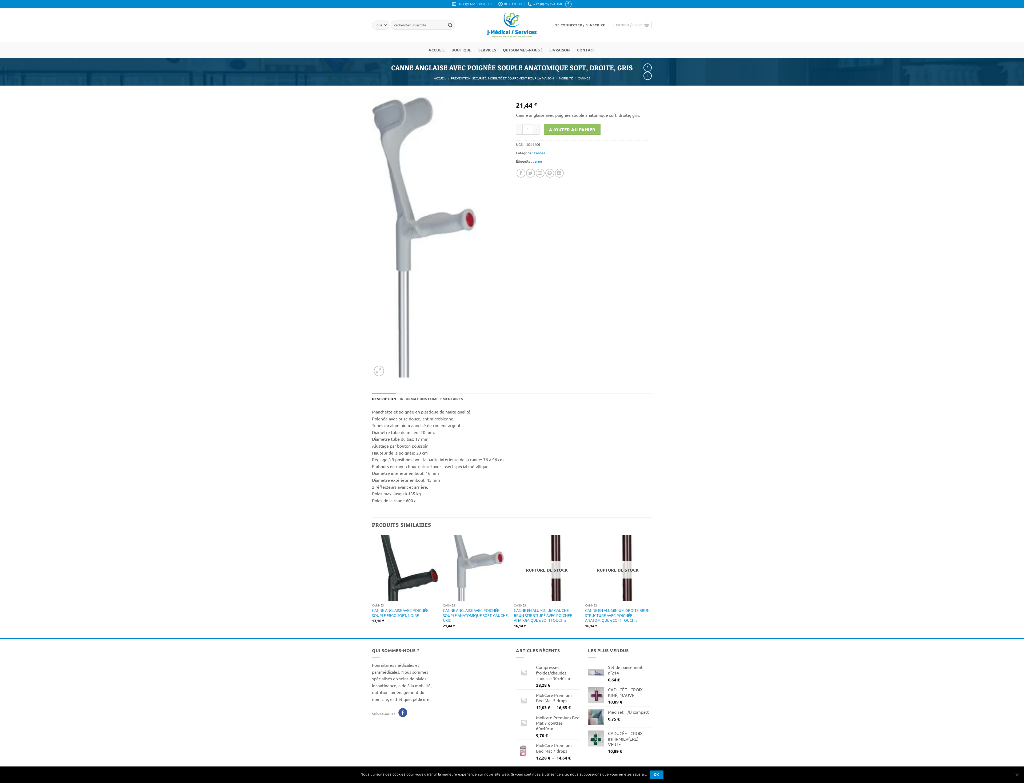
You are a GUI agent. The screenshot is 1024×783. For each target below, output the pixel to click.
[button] (580, 25)
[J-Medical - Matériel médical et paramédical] (512, 25)
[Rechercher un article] (450, 25)
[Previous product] (647, 76)
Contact (586, 49)
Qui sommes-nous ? (522, 49)
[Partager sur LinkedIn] (559, 173)
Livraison (559, 49)
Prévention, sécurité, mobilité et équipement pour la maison (502, 78)
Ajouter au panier (572, 129)
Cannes (584, 78)
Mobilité (566, 78)
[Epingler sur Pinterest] (549, 173)
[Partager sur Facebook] (521, 173)
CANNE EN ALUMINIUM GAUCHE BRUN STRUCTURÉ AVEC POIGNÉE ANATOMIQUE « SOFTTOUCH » (543, 615)
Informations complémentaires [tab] (431, 398)
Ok (656, 775)
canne (537, 161)
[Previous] (372, 586)
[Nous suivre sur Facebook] (568, 4)
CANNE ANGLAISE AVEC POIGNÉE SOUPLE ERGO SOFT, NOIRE (400, 613)
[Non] (1017, 776)
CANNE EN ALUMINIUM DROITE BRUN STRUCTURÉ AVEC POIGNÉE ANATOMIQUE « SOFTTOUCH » (617, 615)
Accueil (437, 49)
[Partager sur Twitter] (530, 173)
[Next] (650, 586)
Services (487, 49)
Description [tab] (384, 398)
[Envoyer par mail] (540, 173)
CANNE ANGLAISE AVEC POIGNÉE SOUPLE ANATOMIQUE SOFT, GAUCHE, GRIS (476, 615)
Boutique (461, 49)
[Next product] (647, 67)
